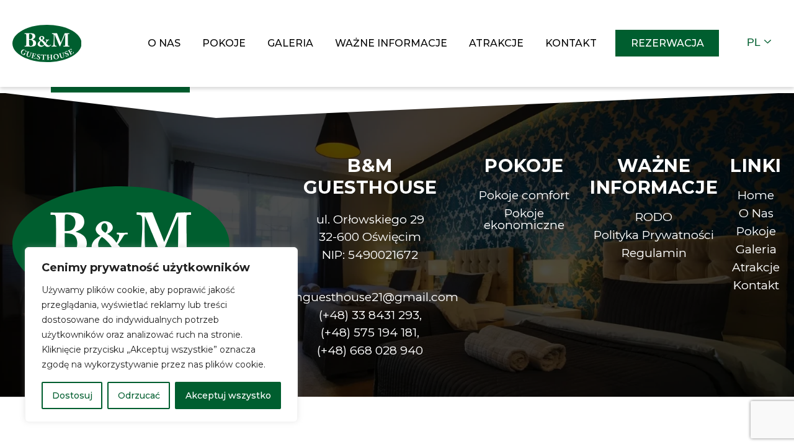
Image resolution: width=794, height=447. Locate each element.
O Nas (164, 43)
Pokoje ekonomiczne (524, 219)
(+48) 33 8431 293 (369, 315)
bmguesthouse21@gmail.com (370, 297)
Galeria (290, 43)
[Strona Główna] (46, 42)
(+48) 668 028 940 (370, 350)
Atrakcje (496, 43)
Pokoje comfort (524, 195)
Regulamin (654, 253)
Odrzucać (139, 395)
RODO (653, 217)
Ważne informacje (391, 43)
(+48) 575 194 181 (369, 332)
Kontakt (571, 43)
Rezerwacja (667, 43)
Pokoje (224, 43)
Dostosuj (72, 395)
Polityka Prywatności (654, 235)
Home (756, 195)
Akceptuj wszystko (228, 395)
